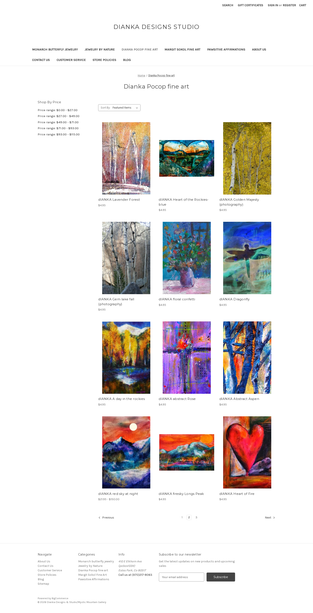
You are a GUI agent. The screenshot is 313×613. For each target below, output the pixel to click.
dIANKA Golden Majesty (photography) (239, 202)
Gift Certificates (250, 5)
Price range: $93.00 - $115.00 (59, 134)
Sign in (273, 5)
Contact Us (41, 60)
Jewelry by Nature (100, 49)
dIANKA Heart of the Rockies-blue (183, 202)
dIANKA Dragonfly (234, 299)
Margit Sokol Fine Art (182, 49)
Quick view (122, 151)
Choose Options (126, 166)
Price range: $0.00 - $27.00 (58, 110)
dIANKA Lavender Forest (119, 200)
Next (268, 518)
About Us (259, 49)
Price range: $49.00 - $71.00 (58, 122)
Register (289, 5)
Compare (125, 158)
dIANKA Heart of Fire (237, 494)
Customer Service (71, 60)
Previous (108, 518)
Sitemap (43, 584)
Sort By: (105, 107)
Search (227, 5)
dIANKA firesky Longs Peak (181, 494)
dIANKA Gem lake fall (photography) (116, 301)
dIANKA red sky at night (118, 494)
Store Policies (104, 60)
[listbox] (126, 108)
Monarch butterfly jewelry (55, 49)
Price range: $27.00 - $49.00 (58, 116)
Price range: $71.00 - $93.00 (58, 128)
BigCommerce (60, 598)
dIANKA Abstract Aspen (239, 399)
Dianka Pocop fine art (140, 49)
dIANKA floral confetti (177, 299)
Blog (127, 60)
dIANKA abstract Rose (177, 399)
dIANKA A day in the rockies (121, 399)
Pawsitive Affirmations (226, 49)
